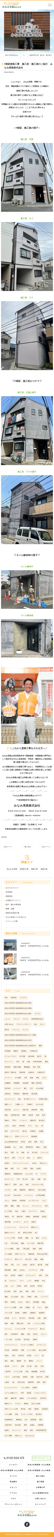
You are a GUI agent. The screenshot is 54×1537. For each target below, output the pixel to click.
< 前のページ (7, 846)
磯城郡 (37, 1281)
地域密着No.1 (9, 1420)
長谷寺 (13, 1275)
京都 (32, 1377)
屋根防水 (7, 1174)
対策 (6, 1265)
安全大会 (39, 1377)
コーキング (17, 1088)
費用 (40, 1046)
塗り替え (35, 1152)
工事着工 (30, 1104)
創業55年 (31, 1190)
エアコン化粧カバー (11, 1393)
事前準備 (7, 1222)
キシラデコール (34, 1200)
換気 (6, 1115)
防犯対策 (22, 1072)
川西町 (29, 1297)
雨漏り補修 (17, 1067)
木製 (15, 1190)
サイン (7, 1200)
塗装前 (13, 1302)
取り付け (22, 1318)
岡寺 (25, 1286)
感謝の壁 (33, 1120)
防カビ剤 (28, 1259)
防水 (28, 1158)
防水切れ (27, 1339)
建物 (22, 1334)
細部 (12, 1323)
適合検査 (7, 1270)
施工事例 (31, 1056)
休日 (6, 1275)
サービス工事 (18, 1371)
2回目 (14, 1126)
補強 (6, 1323)
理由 (31, 1168)
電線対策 (31, 1254)
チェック (26, 1206)
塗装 (28, 1062)
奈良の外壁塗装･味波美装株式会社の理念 (18, 1003)
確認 (43, 1302)
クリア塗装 (8, 1211)
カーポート (17, 1222)
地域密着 (34, 1136)
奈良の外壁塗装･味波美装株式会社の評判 (18, 1040)
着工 (32, 1179)
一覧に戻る (27, 846)
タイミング (44, 1152)
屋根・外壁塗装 (36, 1083)
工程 (6, 1286)
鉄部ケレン (34, 1227)
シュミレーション (10, 1227)
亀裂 (22, 1243)
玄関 (12, 1152)
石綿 (26, 1371)
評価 (37, 1115)
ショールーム (28, 1195)
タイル (44, 1238)
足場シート (8, 1136)
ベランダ (21, 1158)
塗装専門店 (29, 1147)
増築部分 (33, 1313)
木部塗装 (22, 1200)
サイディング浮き (27, 1414)
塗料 (13, 1158)
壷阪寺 (20, 1275)
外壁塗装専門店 (41, 1430)
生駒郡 (28, 1217)
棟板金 (26, 1404)
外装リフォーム (20, 1254)
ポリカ (26, 1222)
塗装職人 (24, 1051)
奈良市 (35, 1334)
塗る (43, 1281)
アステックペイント (11, 1345)
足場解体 (7, 1083)
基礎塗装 (22, 1190)
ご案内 (23, 1211)
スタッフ (16, 1019)
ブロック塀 (8, 1313)
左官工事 (7, 1110)
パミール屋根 (9, 1249)
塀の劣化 (18, 1425)
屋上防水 (39, 1414)
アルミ (39, 1307)
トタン (44, 1200)
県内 (6, 1302)
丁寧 (18, 1179)
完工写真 (22, 1056)
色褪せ (7, 1430)
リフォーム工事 (12, 921)
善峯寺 (25, 1377)
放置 (6, 1398)
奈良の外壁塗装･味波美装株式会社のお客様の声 (20, 1046)
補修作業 (31, 1382)
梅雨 (41, 1259)
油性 (27, 1184)
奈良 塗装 (36, 1067)
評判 (21, 1147)
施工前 (32, 1265)
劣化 (19, 1099)
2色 (45, 1179)
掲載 (6, 1168)
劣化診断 (25, 1083)
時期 (41, 1270)
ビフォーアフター (10, 1056)
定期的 (32, 1425)
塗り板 (29, 1366)
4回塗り (7, 1163)
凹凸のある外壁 (42, 1254)
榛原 (35, 1142)
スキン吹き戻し (32, 1398)
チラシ (30, 1126)
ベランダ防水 (25, 1387)
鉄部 (6, 1206)
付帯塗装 (22, 1126)
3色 (13, 1382)
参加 (22, 1366)
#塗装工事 (24, 869)
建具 (37, 1238)
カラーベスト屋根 (10, 1307)
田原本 (29, 1355)
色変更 (29, 1393)
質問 (15, 1184)
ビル (12, 1286)
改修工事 (20, 1217)
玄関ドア (7, 1184)
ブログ (7, 1377)
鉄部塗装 (34, 1110)
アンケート (8, 1078)
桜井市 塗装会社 (10, 1072)
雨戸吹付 (43, 1398)
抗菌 (37, 1078)
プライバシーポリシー (24, 1024)
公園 (38, 1318)
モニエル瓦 (29, 1174)
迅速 (16, 1414)
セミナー (16, 1110)
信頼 (45, 1147)
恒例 (46, 1377)
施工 (25, 1088)
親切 (25, 1430)
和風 (22, 1152)
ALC (36, 1233)
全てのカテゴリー (12, 888)
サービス (37, 1014)
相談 (15, 1270)
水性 (21, 1184)
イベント (15, 1366)
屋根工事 (40, 1243)
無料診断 (36, 1217)
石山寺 (7, 1350)
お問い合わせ (9, 1024)
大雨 (12, 1265)
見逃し (7, 1355)
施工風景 (34, 1094)
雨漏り (38, 1147)
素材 (46, 1307)
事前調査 (34, 1371)
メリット (39, 1361)
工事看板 (40, 1425)
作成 (42, 1366)
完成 (16, 1211)
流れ (35, 1024)
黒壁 (25, 1425)
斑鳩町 (35, 1387)
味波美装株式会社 (37, 1019)
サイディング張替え (27, 1345)
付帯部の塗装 (43, 1099)
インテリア (44, 1297)
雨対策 (14, 1200)
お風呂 (7, 1382)
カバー (14, 1318)
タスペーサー (15, 1131)
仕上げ (20, 1302)
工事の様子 (8, 1425)
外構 (38, 1382)
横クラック (18, 1259)
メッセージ (23, 1120)
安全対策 (31, 1318)
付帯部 (20, 1238)
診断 (40, 1249)
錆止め (25, 1131)
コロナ (44, 1078)
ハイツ (29, 1281)
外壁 (43, 1115)
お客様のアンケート (13, 900)
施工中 (39, 1056)
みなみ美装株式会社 (11, 1142)
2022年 (34, 1163)
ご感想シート (19, 1104)
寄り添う (25, 1179)
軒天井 (42, 1371)
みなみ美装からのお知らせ (16, 917)
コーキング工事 (20, 1329)
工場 (28, 1323)
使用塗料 (15, 1350)
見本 (36, 1366)
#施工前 (34, 869)
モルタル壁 (39, 1104)
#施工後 (44, 869)
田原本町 (7, 1067)
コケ (18, 1168)
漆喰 (26, 1238)
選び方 (7, 1158)
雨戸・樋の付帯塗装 (13, 904)
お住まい (22, 1270)
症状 (28, 1334)
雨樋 (22, 1350)
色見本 (44, 1217)
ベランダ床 (8, 1339)
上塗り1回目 (16, 1377)
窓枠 (15, 1291)
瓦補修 (41, 1131)
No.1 (26, 1420)
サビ (18, 1265)
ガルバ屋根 (8, 1436)
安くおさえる (29, 1436)
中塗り (28, 1302)
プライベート (33, 1211)
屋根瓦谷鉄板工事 (12, 913)
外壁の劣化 (21, 1382)
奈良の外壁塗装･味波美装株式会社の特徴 (18, 1008)
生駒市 (35, 1339)
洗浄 (6, 1131)
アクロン (18, 1404)
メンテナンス (33, 1270)
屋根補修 (27, 1067)
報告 (40, 1420)
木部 (40, 1275)
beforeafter (17, 1195)
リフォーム (15, 1030)
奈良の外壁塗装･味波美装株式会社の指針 (18, 1014)
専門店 (40, 1286)
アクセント (13, 1281)
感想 (18, 1249)
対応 (13, 1355)
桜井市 (7, 1030)
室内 (36, 1297)
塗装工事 (25, 1110)
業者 (27, 1291)
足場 (29, 1142)
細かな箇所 (42, 1350)
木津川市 (21, 1355)
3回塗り (39, 1158)
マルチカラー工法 (37, 1184)
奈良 (6, 997)
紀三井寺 (7, 1291)
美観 (35, 1259)
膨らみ (42, 1329)
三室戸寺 (7, 1371)
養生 (41, 1110)
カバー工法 (30, 1243)
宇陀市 (23, 1142)
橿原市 (16, 1051)
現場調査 (16, 1083)
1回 (19, 1233)
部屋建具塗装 (18, 1174)
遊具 (45, 1318)
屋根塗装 (9, 896)
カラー (22, 1281)
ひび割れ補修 (40, 1195)
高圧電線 (36, 1302)
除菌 (31, 1078)
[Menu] (50, 5)
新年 (44, 1382)
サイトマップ (40, 1504)
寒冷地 (23, 1409)
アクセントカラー (40, 1393)
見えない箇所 (35, 1404)
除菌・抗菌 (10, 908)
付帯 (22, 1393)
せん (36, 1126)
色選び (33, 1222)
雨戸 (18, 1062)
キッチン (25, 1030)
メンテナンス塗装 (39, 1323)
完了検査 (18, 1078)
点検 (46, 1265)
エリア (37, 1355)
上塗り (7, 1126)
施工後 (40, 1265)
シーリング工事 (10, 1238)
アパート (41, 1291)
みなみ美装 (39, 1088)
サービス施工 (31, 1350)
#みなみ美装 (12, 869)
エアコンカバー (31, 1275)
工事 (25, 1078)
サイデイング (32, 1329)
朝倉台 (7, 1120)
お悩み (25, 1265)
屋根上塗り (20, 1323)
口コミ (42, 1024)
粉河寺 (32, 1286)
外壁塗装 (4, 837)
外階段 (27, 1307)
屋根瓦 (31, 1361)
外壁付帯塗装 (37, 1062)
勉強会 (22, 1398)
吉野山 (7, 1217)
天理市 (19, 1286)
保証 (12, 1168)
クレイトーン (16, 1430)
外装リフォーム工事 (11, 1409)
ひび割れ (18, 1339)
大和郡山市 (33, 1051)
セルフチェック (10, 1099)
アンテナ (43, 1174)
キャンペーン (9, 1062)
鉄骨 (33, 1291)
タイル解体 (8, 1254)
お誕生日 (31, 1072)
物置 (6, 1297)
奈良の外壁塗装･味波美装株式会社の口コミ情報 (20, 1035)
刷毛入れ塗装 (27, 1233)
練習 (12, 1361)
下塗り (14, 1120)
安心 (41, 1142)
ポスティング (9, 1179)
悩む (22, 1297)
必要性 (25, 1313)
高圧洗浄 (7, 1088)
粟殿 (12, 1206)
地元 (6, 1152)
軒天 (46, 1206)
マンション (8, 1329)
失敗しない (18, 1436)
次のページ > (46, 846)
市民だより (43, 1163)
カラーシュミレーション (21, 1163)
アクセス (25, 1019)
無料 (34, 1249)
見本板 (17, 1313)
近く (15, 1147)
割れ (6, 1334)
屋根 (24, 1115)
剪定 (6, 1361)
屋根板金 (19, 1420)
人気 (46, 1275)
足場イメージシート (21, 1136)
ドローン (43, 1334)
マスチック (8, 1259)
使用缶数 (33, 1420)
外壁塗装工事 (15, 1115)
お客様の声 (40, 1072)
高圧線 (7, 1318)
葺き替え (42, 1120)
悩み (21, 1291)
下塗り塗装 (14, 1243)
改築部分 (42, 1313)
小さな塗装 (14, 1297)
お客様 (38, 1168)
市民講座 (7, 1051)
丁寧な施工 (26, 1249)
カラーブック (23, 1227)
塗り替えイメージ (30, 1099)
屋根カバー (8, 1404)
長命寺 (7, 1366)
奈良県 (31, 1115)
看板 (46, 1062)
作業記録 (16, 1094)
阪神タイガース (10, 1233)
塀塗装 (36, 1409)
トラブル (7, 1190)
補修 (18, 1206)
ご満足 (25, 1168)
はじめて (7, 1195)
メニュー (7, 1019)
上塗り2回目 (42, 1190)
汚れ (6, 1243)
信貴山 (42, 1211)
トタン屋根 (8, 1414)
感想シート (8, 1104)
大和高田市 (14, 1334)
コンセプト (23, 997)
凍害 (29, 1409)
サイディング (41, 1345)
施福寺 (19, 1361)
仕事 (20, 1307)
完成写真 (45, 1409)
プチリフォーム (37, 1206)
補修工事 (14, 1398)
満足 (31, 1430)
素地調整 (7, 1147)
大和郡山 (33, 1131)
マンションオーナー (11, 1387)
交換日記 (7, 1094)
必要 (38, 1179)
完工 (31, 1088)
